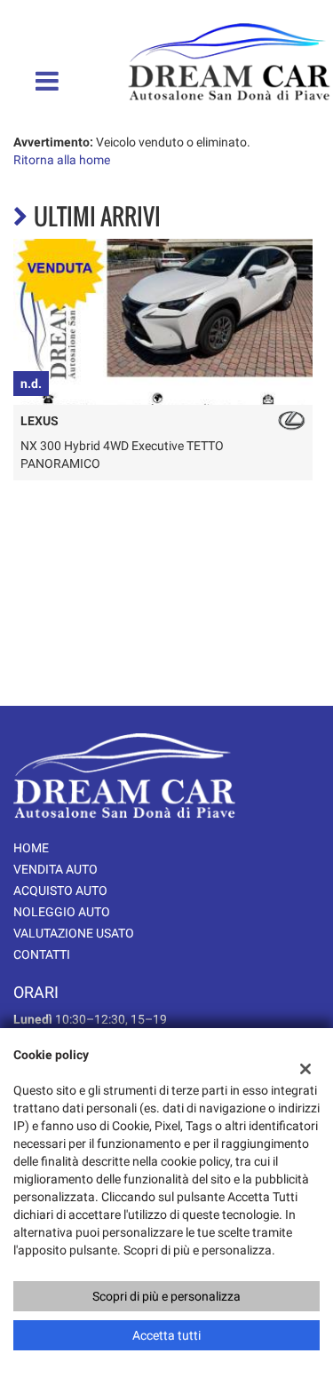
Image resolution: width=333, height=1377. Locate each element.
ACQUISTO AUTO (60, 890)
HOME (31, 848)
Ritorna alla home (61, 160)
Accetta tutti (166, 1335)
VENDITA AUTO (55, 869)
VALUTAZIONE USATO (73, 933)
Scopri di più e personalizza (166, 1296)
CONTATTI (41, 954)
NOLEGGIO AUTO (61, 912)
